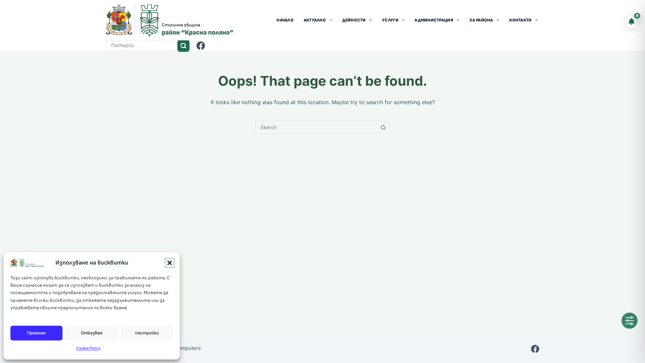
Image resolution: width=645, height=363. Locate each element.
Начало (285, 20)
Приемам (36, 333)
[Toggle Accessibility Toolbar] (629, 320)
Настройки (147, 333)
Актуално (315, 20)
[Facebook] (201, 45)
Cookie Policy (88, 348)
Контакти (520, 20)
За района (481, 20)
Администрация (434, 20)
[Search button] (183, 46)
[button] (169, 262)
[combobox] (141, 45)
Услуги (390, 20)
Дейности (354, 20)
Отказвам (91, 333)
